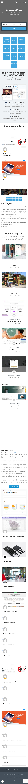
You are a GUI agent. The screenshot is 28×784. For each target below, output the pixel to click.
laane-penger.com (8, 644)
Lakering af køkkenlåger (14, 406)
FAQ (6, 769)
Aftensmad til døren (9, 622)
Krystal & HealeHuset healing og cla (13, 536)
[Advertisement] (14, 432)
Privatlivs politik (15, 769)
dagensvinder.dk (8, 704)
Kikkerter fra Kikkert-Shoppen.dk (12, 740)
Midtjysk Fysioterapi (14, 349)
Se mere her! (15, 486)
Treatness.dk (14, 265)
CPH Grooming (7, 561)
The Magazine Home (9, 586)
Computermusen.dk (16, 777)
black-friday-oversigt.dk (10, 611)
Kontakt (21, 769)
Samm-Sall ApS (14, 293)
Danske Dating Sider (9, 633)
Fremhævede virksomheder (14, 263)
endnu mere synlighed (12, 452)
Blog (9, 769)
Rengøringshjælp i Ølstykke (14, 321)
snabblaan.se (7, 693)
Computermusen (8, 180)
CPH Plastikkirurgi (14, 378)
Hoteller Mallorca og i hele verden (13, 751)
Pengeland (6, 762)
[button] (2, 781)
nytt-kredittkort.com (9, 656)
